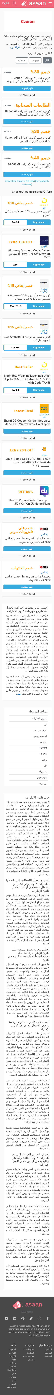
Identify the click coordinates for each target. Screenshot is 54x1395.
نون (45, 724)
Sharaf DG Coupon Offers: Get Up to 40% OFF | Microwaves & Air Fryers (27, 422)
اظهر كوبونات (27, 88)
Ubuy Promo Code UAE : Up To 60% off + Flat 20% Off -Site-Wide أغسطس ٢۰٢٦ (28, 462)
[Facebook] (48, 1319)
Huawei (43, 753)
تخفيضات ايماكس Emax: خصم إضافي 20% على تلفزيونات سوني (28, 540)
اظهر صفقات (27, 121)
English (5, 3)
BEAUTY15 (15, 306)
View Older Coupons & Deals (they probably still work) (27, 183)
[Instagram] (39, 1319)
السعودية (12, 1349)
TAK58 (15, 222)
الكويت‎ (13, 1356)
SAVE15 (15, 347)
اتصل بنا (30, 1353)
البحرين (13, 1384)
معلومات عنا (28, 1349)
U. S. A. (13, 1363)
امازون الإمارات (39, 718)
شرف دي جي (40, 730)
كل (45, 765)
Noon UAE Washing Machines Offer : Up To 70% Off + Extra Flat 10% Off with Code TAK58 (27, 379)
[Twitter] (31, 1319)
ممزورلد (43, 771)
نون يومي (42, 783)
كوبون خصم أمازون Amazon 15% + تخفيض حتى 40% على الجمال (29, 297)
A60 (15, 264)
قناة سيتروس (40, 736)
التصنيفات (48, 1356)
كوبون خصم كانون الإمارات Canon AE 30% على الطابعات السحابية (28, 112)
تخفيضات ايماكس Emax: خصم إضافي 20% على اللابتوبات (28, 578)
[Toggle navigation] (50, 4)
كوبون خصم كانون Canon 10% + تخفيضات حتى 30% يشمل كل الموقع (29, 79)
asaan (32, 1304)
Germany (11, 1387)
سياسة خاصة (28, 1356)
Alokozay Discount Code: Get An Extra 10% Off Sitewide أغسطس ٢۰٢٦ (29, 254)
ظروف (31, 1360)
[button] (27, 95)
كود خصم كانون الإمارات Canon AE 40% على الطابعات (29, 165)
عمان (14, 1380)
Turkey (13, 1377)
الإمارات (12, 1353)
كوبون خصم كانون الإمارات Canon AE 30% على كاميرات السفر (28, 139)
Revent (43, 748)
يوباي (44, 759)
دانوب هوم (42, 777)
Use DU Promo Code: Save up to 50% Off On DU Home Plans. (30, 501)
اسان (18, 693)
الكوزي (43, 742)
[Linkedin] (14, 1319)
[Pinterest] (23, 1319)
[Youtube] (6, 1319)
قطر (14, 1373)
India (13, 1360)
